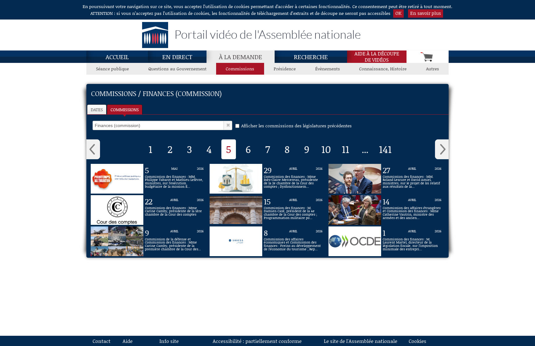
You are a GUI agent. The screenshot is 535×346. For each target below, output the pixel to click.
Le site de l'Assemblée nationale (360, 340)
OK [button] (398, 13)
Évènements (327, 68)
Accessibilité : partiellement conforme (257, 340)
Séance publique (112, 68)
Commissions (240, 68)
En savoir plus (425, 13)
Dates (97, 109)
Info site (169, 340)
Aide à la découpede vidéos (376, 56)
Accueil (117, 56)
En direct (177, 56)
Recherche (311, 56)
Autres (432, 68)
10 (326, 149)
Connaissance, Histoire (383, 68)
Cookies (417, 340)
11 (345, 149)
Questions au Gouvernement (177, 68)
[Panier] (428, 56)
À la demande (240, 56)
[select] (158, 125)
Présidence (285, 68)
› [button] (442, 149)
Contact (102, 340)
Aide (128, 340)
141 (385, 149)
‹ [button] (93, 149)
